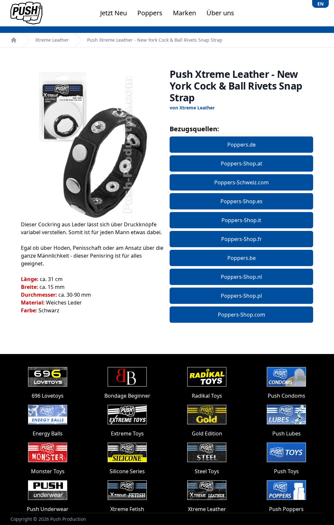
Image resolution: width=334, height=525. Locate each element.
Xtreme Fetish (127, 509)
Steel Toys (207, 471)
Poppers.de (241, 144)
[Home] (13, 40)
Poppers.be (241, 258)
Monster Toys (48, 471)
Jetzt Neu (113, 12)
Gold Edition (207, 433)
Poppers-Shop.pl (241, 295)
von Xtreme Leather (192, 108)
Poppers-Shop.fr (241, 239)
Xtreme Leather (52, 40)
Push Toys (286, 471)
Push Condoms (286, 395)
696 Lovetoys (48, 395)
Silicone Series (127, 471)
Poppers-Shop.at (241, 163)
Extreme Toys (127, 433)
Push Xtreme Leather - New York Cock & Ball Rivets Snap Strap (154, 40)
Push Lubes (286, 433)
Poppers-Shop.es (241, 201)
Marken (184, 12)
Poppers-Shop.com (241, 314)
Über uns (220, 12)
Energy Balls (48, 433)
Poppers (149, 12)
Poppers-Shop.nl (241, 276)
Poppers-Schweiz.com (241, 182)
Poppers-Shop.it (241, 220)
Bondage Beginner (127, 395)
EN (320, 4)
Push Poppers (286, 509)
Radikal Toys (207, 395)
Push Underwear (47, 509)
